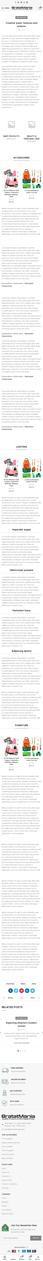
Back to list (21, 998)
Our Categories (9, 1135)
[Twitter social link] (18, 2)
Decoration (21, 17)
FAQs (4, 1198)
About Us (5, 1172)
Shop (4, 1168)
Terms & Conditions (9, 1184)
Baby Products (7, 1158)
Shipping (5, 1202)
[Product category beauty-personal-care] (31, 129)
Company (6, 1194)
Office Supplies (8, 1150)
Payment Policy (8, 1214)
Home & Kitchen (8, 1154)
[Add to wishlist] (18, 172)
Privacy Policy (7, 1180)
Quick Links (7, 1164)
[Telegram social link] (27, 2)
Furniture (10, 984)
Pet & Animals (7, 1147)
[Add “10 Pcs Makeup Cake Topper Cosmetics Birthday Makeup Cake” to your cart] (18, 176)
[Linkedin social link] (24, 2)
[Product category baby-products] (11, 128)
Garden (31, 195)
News (23, 984)
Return (4, 1206)
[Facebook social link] (15, 2)
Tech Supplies (7, 1139)
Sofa (34, 984)
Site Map (5, 1188)
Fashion (11, 199)
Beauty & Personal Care (11, 1143)
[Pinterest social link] (21, 2)
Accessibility (6, 1210)
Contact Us (6, 1176)
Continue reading (21, 1043)
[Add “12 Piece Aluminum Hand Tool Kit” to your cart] (38, 176)
